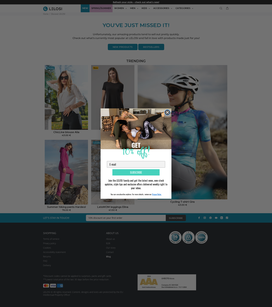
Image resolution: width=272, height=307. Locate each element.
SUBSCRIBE (136, 172)
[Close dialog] (167, 112)
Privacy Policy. (157, 194)
